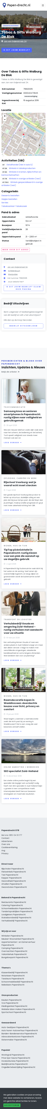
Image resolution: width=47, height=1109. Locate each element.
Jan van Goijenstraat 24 (15, 41)
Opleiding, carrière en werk (20, 478)
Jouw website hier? (16, 282)
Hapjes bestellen (9, 199)
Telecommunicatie (15, 407)
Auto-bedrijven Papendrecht (15, 1027)
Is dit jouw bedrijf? (16, 50)
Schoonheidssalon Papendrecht (16, 908)
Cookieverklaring (9, 847)
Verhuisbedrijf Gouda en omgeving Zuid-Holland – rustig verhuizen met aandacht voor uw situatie (23, 628)
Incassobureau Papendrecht (15, 1061)
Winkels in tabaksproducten (22, 168)
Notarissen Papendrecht (13, 975)
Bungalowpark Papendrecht (14, 957)
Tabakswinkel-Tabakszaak (14, 206)
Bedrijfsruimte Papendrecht (14, 1064)
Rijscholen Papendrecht (12, 868)
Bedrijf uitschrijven (24, 326)
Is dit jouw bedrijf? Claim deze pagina (23, 288)
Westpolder (13, 274)
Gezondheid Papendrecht (13, 881)
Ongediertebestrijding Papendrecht (18, 1067)
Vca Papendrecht (9, 1003)
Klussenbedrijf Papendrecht (14, 972)
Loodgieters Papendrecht (13, 914)
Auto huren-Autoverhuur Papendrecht (19, 1030)
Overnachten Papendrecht (14, 951)
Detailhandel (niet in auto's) (20, 164)
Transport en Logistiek (18, 619)
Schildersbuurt (14, 271)
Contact (5, 838)
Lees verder (11, 443)
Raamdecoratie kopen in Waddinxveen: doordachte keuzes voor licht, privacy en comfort (21, 704)
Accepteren (11, 1105)
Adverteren (6, 841)
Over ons (5, 844)
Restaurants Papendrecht (13, 902)
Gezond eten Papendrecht (14, 887)
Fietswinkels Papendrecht (13, 871)
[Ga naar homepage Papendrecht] (15, 5)
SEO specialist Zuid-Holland (21, 771)
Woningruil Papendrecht (12, 1054)
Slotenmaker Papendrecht (14, 1039)
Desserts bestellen (10, 26)
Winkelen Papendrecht (12, 935)
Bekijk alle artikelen (9, 372)
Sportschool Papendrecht (13, 1012)
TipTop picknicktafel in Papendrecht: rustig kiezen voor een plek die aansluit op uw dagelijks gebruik (21, 554)
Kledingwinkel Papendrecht (14, 1006)
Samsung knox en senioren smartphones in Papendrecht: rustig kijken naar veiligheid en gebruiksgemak (23, 416)
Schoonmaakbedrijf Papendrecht (17, 981)
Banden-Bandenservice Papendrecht (19, 1033)
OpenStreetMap (40, 155)
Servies (4, 202)
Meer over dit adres (16, 250)
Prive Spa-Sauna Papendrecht (15, 1058)
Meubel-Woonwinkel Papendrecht (17, 939)
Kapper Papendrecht (11, 877)
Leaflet (29, 155)
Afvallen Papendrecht (11, 884)
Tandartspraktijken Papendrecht (17, 911)
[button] (23, 134)
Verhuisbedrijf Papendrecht (14, 920)
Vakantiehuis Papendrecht (14, 954)
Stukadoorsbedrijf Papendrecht (16, 917)
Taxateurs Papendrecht (12, 978)
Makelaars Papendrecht (12, 984)
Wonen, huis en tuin (15, 545)
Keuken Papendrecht (11, 1000)
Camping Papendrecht (12, 948)
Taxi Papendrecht (9, 874)
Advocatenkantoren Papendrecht (17, 1036)
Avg (3, 850)
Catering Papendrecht (12, 905)
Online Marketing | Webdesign (21, 767)
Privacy (4, 853)
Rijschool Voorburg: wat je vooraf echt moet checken (20, 484)
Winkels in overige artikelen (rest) (25, 178)
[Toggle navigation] (43, 5)
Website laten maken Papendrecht (18, 1009)
